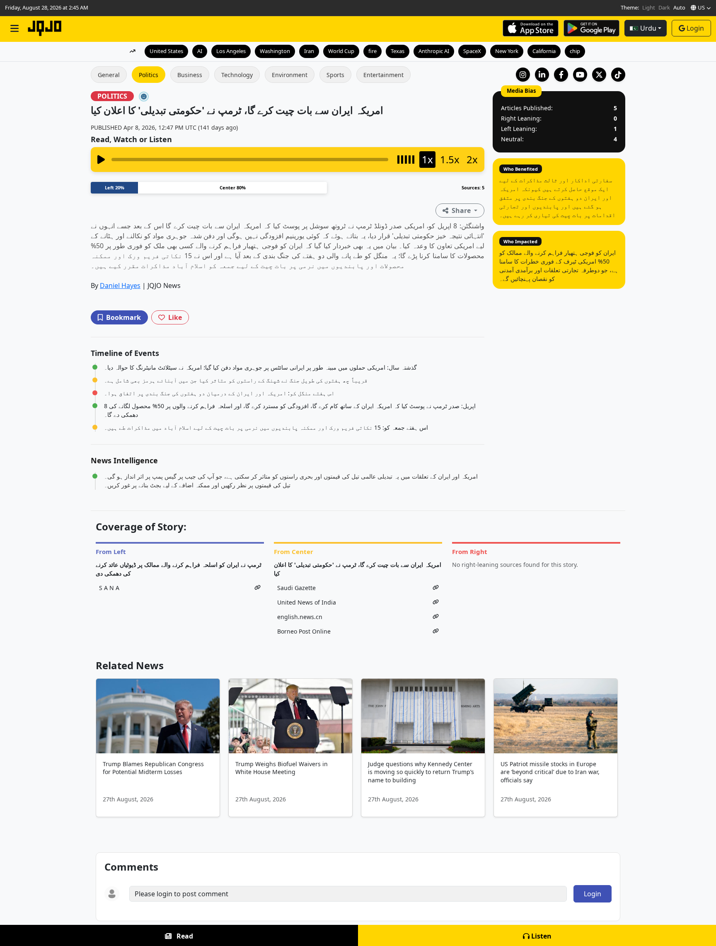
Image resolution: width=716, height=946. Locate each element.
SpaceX (472, 51)
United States (166, 51)
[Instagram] (523, 75)
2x (472, 159)
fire (372, 51)
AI (199, 51)
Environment (289, 75)
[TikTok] (618, 75)
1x (427, 159)
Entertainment (383, 75)
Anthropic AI (433, 51)
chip (575, 51)
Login (695, 28)
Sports (335, 75)
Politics (148, 75)
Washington (275, 51)
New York (506, 51)
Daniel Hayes (120, 285)
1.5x (450, 159)
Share (461, 210)
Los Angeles (231, 51)
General (109, 75)
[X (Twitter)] (599, 75)
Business (189, 75)
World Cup (341, 51)
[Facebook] (561, 75)
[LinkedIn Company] (542, 75)
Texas (397, 51)
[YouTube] (580, 75)
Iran (309, 51)
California (544, 51)
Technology (237, 75)
